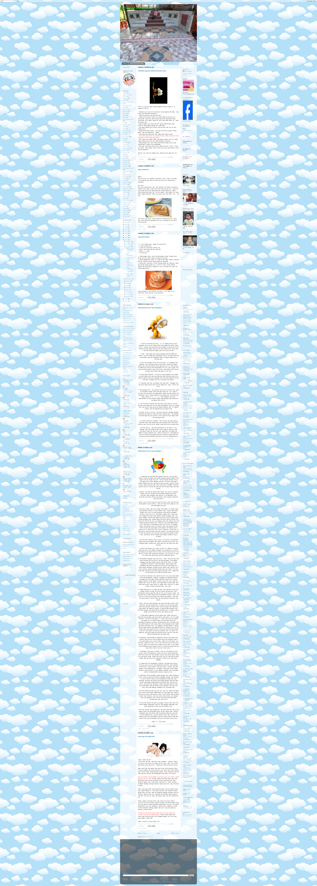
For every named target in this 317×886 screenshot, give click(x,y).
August (128, 281)
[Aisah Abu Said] (188, 119)
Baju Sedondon (186, 588)
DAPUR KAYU (126, 399)
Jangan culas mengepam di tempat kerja (187, 683)
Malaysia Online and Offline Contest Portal (187, 316)
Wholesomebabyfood (128, 322)
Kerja (124, 144)
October (128, 246)
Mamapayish (126, 364)
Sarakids (125, 369)
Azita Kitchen (127, 491)
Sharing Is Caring (186, 716)
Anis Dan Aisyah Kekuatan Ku (187, 776)
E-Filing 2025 (186, 505)
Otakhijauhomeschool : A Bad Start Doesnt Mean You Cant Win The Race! (188, 800)
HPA (124, 134)
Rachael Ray (126, 528)
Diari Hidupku (187, 504)
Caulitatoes (126, 312)
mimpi (184, 448)
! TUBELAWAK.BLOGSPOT (188, 726)
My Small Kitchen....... (127, 389)
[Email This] (148, 159)
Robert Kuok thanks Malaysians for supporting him (187, 555)
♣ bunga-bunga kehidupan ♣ (187, 446)
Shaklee (125, 204)
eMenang (185, 307)
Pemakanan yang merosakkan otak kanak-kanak (152, 71)
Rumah (124, 198)
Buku (124, 117)
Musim (124, 433)
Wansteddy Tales (187, 412)
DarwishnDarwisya (188, 698)
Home (125, 63)
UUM (124, 532)
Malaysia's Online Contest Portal (187, 329)
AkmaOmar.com (186, 519)
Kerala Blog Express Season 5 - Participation (188, 440)
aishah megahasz (187, 427)
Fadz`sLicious (127, 471)
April (128, 289)
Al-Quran (125, 504)
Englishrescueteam (128, 510)
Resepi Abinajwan (127, 314)
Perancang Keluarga (128, 168)
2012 (126, 237)
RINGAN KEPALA (187, 352)
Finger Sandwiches (143, 169)
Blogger (175, 881)
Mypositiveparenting (128, 544)
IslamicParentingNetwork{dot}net (188, 786)
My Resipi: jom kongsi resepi (127, 486)
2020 (126, 222)
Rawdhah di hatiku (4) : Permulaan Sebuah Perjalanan (187, 759)
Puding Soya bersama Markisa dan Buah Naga (128, 392)
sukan (124, 206)
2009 (126, 301)
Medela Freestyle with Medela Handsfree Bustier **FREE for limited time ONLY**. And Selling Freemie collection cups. (187, 626)
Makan (124, 156)
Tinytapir (125, 371)
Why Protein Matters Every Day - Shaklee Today (188, 513)
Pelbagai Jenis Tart (128, 472)
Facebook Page (126, 465)
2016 (126, 229)
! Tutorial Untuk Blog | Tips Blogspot (188, 670)
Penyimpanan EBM (127, 338)
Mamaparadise (126, 362)
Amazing (125, 98)
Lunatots (125, 360)
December (128, 241)
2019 (126, 224)
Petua (144, 161)
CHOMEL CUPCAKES (127, 410)
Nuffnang (125, 160)
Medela (124, 522)
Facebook (125, 124)
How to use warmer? (128, 330)
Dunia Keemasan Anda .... (187, 765)
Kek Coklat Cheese (187, 476)
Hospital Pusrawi (127, 514)
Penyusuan (125, 164)
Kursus (124, 150)
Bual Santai (186, 373)
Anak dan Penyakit (128, 102)
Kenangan (125, 142)
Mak (124, 154)
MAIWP (124, 518)
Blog (124, 115)
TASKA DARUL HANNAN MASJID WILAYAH (187, 482)
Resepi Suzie (126, 318)
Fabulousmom (126, 358)
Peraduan (125, 166)
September (129, 278)
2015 (126, 231)
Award (124, 107)
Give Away (125, 130)
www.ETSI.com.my (156, 396)
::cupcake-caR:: (127, 455)
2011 (126, 239)
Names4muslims (127, 560)
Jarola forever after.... (187, 453)
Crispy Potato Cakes (143, 237)
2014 (126, 233)
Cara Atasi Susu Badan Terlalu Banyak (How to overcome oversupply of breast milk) (188, 565)
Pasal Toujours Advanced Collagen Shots (187, 644)
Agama (144, 828)
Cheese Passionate (126, 463)
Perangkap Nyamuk (127, 171)
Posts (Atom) (149, 836)
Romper (124, 196)
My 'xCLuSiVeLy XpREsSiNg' (187, 598)
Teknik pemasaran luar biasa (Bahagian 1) (150, 451)
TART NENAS (125, 441)
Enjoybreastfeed (127, 354)
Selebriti (125, 202)
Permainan (125, 176)
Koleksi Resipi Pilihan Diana (127, 479)
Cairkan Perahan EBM (128, 328)
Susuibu (125, 546)
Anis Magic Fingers (126, 421)
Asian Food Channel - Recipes (126, 497)
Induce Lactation (127, 332)
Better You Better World (186, 510)
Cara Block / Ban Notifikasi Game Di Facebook (187, 674)
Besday (124, 113)
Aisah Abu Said (186, 99)
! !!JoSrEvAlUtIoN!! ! (188, 781)
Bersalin (125, 111)
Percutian (125, 174)
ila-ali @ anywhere (185, 756)
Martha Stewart (127, 520)
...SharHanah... (187, 604)
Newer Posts (142, 833)
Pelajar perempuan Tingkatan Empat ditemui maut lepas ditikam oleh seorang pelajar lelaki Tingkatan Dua (187, 358)
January (128, 296)
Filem (124, 126)
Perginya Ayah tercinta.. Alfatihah (186, 575)
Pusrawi (125, 184)
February (128, 294)
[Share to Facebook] (153, 159)
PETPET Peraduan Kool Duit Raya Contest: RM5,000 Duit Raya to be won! (187, 321)
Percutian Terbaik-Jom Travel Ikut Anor (188, 368)
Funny (124, 128)
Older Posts (175, 833)
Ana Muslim (126, 508)
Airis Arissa (188, 71)
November (128, 243)
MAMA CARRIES (126, 382)
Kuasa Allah (126, 148)
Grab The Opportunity (186, 338)
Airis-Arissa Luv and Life (136, 7)
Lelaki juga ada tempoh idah (146, 736)
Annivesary (126, 105)
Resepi (144, 229)
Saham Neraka (126, 200)
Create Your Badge (186, 121)
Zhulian (125, 216)
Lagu (124, 516)
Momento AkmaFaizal (186, 493)
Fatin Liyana (186, 561)
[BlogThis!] (150, 159)
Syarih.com (186, 552)
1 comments (141, 159)
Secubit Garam (127, 447)
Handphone (125, 132)
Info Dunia (126, 136)
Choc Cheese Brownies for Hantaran (126, 413)
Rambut (124, 192)
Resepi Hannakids (127, 316)
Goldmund (163, 881)
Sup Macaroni (126, 320)
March (128, 292)
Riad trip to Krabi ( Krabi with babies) (127, 424)
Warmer (124, 214)
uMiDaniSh (185, 572)
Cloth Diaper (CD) (128, 119)
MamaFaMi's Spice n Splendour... (128, 380)
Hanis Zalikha (187, 641)
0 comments (141, 226)
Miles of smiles (187, 395)
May (127, 287)
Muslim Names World (128, 554)
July (127, 283)
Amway (124, 100)
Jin (124, 140)
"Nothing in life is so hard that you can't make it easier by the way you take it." (188, 706)
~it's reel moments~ (186, 612)
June (127, 285)
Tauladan (125, 210)
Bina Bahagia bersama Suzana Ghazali (187, 660)
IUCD (124, 138)
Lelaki (124, 152)
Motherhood (186, 592)
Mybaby (124, 524)
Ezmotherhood (126, 356)
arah (124, 431)
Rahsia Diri (146, 443)
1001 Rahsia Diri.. (186, 748)
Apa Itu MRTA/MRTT (187, 581)
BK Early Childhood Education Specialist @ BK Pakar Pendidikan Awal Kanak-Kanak (188, 541)
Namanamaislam (127, 556)
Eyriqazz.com (186, 580)
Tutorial (125, 212)
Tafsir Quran (126, 530)
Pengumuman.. (126, 457)
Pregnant (125, 182)
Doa (124, 122)
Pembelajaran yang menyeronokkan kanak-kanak (187, 547)
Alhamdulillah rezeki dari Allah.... (186, 456)
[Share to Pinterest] (155, 159)
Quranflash (126, 526)
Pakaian (125, 162)
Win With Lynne (187, 345)
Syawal (124, 208)
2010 (126, 299)
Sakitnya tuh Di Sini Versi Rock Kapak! (187, 654)
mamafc (124, 548)
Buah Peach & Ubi (127, 310)
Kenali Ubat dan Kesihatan (137, 63)
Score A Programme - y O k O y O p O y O (187, 806)
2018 (126, 226)
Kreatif (125, 146)
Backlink (125, 109)
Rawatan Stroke (186, 593)
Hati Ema (185, 634)
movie (124, 158)
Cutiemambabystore (128, 352)
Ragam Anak (126, 186)
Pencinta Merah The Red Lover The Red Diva (187, 530)
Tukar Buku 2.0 (186, 495)
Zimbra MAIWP (126, 534)
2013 (126, 235)
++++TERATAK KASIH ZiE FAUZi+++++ (186, 690)
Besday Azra (186, 600)
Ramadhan (125, 190)
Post (124, 180)
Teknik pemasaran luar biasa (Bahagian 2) (150, 308)
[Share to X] (151, 159)
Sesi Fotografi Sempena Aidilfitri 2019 (187, 430)
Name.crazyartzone (128, 558)
